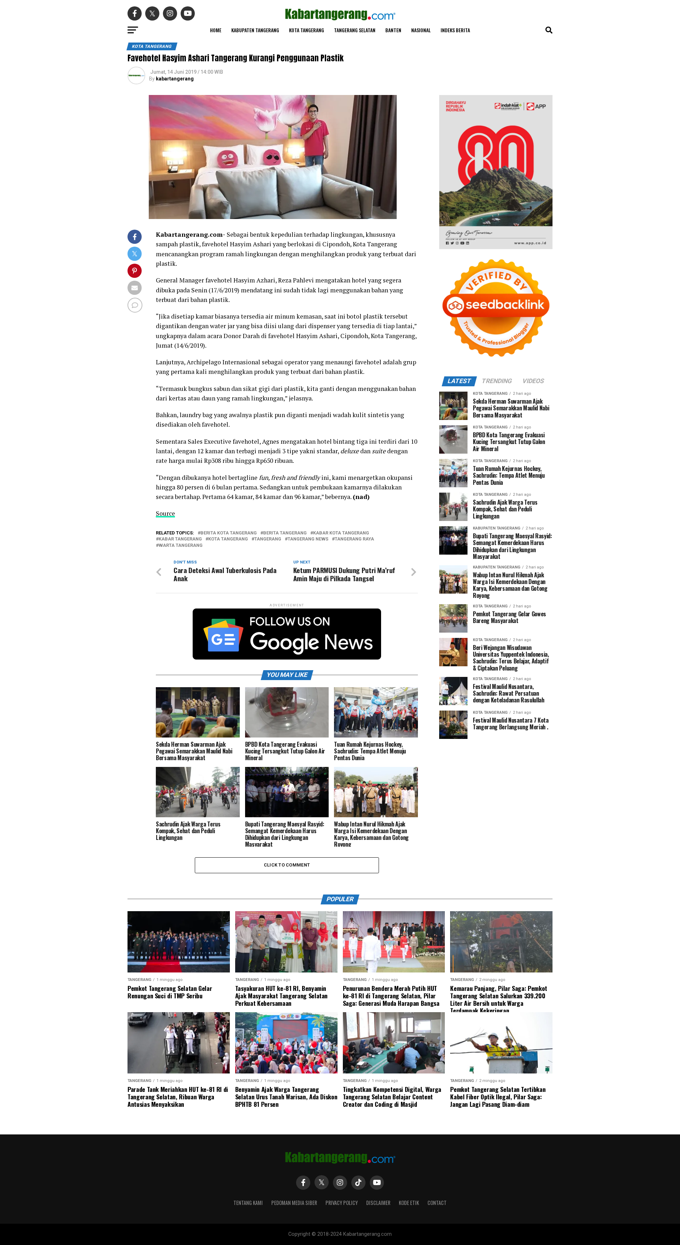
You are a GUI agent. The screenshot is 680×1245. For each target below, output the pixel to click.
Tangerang (267, 539)
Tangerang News (308, 539)
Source (165, 513)
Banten (393, 30)
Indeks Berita (455, 30)
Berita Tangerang (285, 533)
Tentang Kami (248, 1202)
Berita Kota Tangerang (228, 533)
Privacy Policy (341, 1202)
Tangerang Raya (354, 539)
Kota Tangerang (306, 30)
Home (215, 30)
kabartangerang (175, 79)
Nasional (421, 30)
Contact (437, 1202)
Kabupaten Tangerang (255, 30)
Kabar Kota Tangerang (341, 533)
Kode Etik (409, 1202)
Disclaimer (378, 1202)
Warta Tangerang (181, 545)
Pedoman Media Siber (294, 1202)
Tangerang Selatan (354, 30)
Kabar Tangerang (180, 539)
